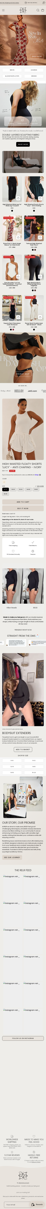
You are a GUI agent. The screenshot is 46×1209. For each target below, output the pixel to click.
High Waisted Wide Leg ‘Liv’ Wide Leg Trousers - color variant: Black (12, 211)
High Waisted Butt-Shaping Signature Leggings (34, 284)
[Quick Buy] (18, 198)
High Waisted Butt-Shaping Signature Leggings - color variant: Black (33, 290)
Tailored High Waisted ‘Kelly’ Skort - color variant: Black (33, 250)
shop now (23, 144)
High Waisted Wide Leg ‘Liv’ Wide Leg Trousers (12, 205)
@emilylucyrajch (24, 1183)
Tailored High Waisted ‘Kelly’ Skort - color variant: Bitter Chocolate (35, 250)
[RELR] (23, 10)
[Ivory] (4, 482)
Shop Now (23, 165)
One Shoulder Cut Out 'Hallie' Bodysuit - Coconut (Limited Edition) (12, 284)
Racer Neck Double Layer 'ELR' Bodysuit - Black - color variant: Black (34, 329)
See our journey (12, 857)
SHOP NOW (37, 56)
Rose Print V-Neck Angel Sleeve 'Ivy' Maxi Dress (12, 244)
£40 (34, 208)
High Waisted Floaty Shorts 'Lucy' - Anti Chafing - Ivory (22, 465)
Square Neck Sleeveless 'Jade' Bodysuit (12, 324)
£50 (12, 208)
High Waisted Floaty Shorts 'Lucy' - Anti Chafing (34, 205)
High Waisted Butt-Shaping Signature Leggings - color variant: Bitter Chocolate (35, 290)
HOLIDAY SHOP (22, 374)
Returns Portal (36, 1162)
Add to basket (23, 749)
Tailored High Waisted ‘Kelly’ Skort (34, 244)
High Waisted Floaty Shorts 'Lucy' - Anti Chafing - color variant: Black (34, 211)
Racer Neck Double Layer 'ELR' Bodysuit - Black (34, 324)
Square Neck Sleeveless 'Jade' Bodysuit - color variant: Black (11, 329)
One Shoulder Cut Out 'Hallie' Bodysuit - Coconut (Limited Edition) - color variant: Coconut (12, 290)
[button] (37, 10)
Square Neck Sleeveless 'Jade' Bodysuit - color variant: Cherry (13, 329)
